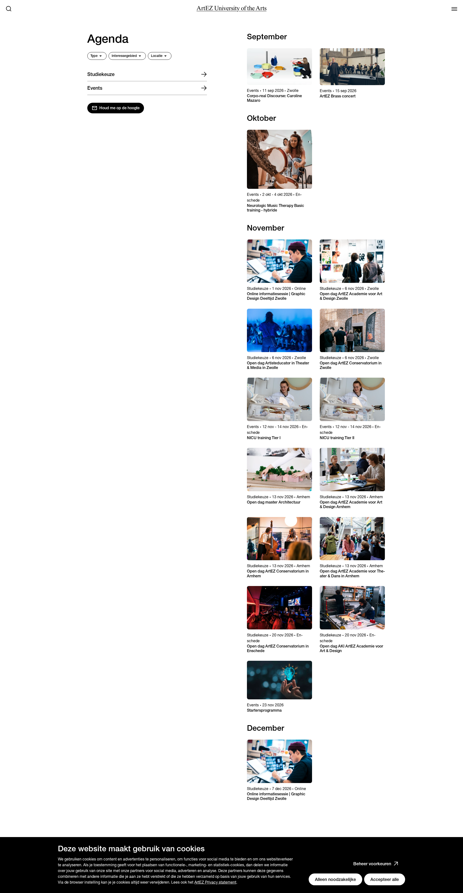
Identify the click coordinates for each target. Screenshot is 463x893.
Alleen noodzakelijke (335, 879)
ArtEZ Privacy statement (215, 882)
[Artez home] (231, 9)
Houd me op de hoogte (119, 108)
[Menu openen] (454, 9)
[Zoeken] (9, 9)
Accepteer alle (384, 879)
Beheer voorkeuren (372, 863)
